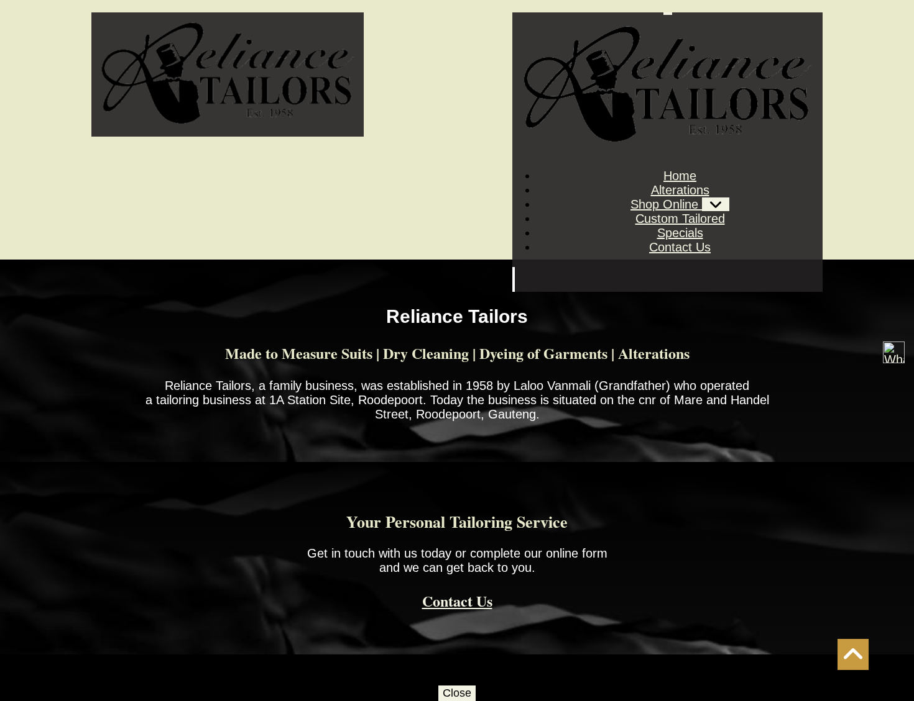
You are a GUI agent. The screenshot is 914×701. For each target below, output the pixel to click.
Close (457, 693)
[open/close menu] (667, 13)
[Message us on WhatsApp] (894, 352)
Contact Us (457, 601)
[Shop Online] (715, 204)
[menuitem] (679, 176)
